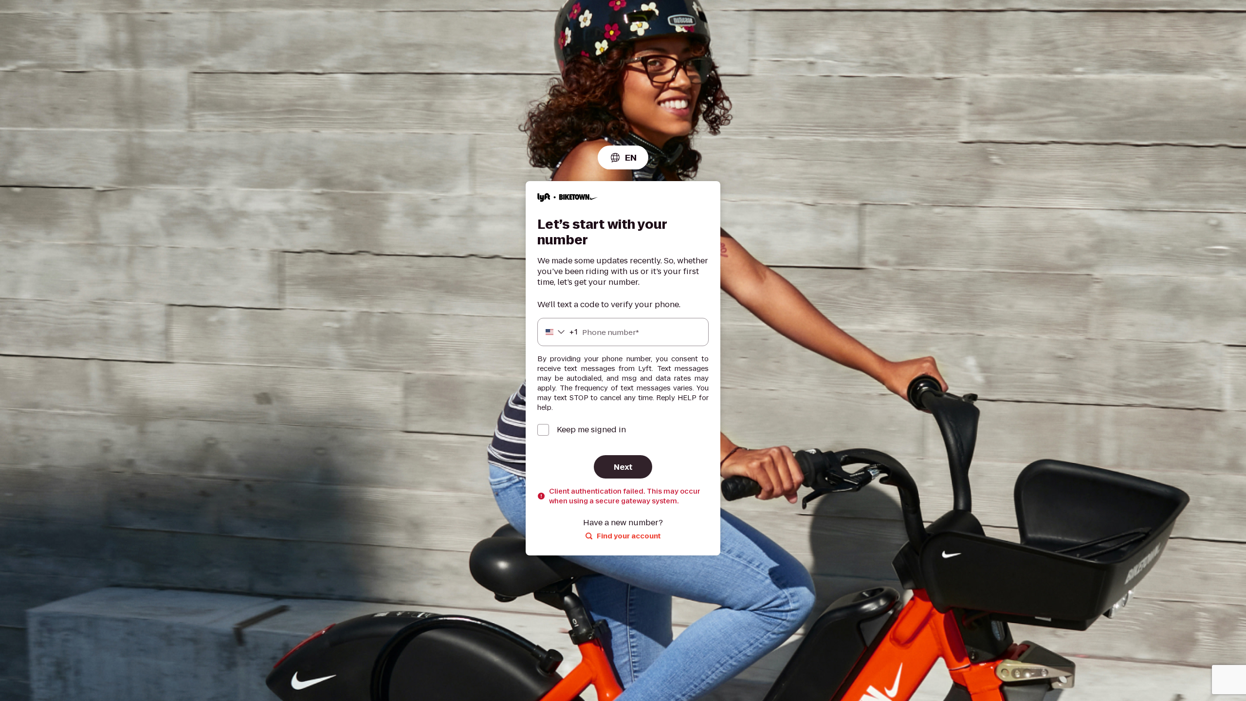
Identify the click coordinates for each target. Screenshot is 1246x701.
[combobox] (623, 157)
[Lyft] (567, 199)
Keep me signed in (591, 429)
